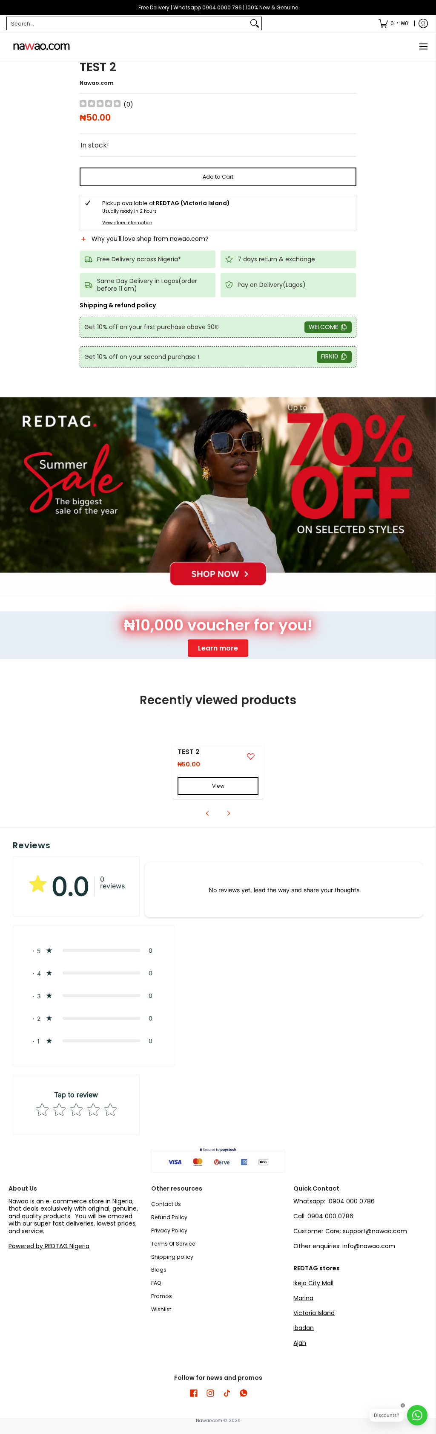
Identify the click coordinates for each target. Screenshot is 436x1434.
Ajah (299, 1343)
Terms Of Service (173, 1243)
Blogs (158, 1269)
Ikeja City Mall (313, 1283)
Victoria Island (314, 1313)
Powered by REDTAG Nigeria (49, 1246)
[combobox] (127, 23)
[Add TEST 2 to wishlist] (250, 756)
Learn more (218, 648)
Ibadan (303, 1328)
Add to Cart (218, 176)
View (218, 785)
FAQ (156, 1283)
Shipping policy (172, 1257)
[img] (100, 104)
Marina (303, 1298)
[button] (218, 243)
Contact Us (166, 1204)
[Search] (254, 23)
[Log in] (423, 23)
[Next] (228, 813)
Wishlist (161, 1309)
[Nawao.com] (40, 46)
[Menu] (423, 46)
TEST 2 (189, 751)
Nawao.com (97, 83)
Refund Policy (169, 1217)
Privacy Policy (169, 1230)
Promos (161, 1296)
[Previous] (207, 813)
